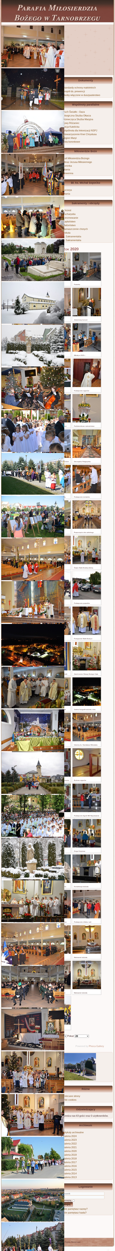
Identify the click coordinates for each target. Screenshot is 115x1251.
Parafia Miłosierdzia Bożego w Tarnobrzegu (57, 12)
